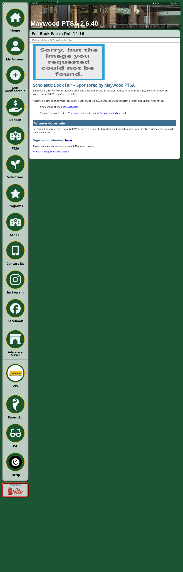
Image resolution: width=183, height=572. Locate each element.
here (68, 140)
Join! (34, 3)
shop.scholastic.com (67, 106)
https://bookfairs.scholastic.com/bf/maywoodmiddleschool (94, 113)
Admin (156, 3)
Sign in (173, 3)
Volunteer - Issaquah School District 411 (52, 151)
